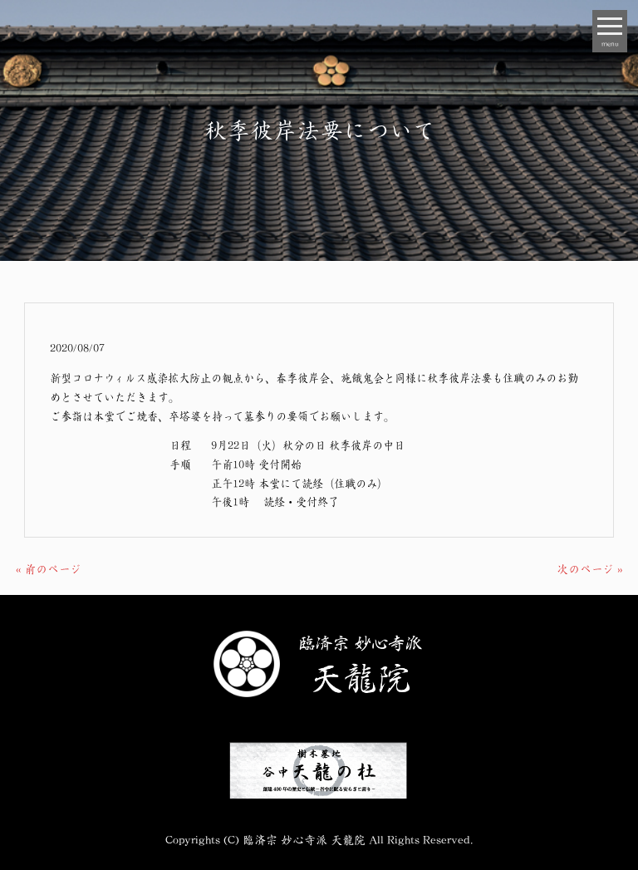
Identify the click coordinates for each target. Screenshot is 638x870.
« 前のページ (48, 568)
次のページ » (589, 568)
